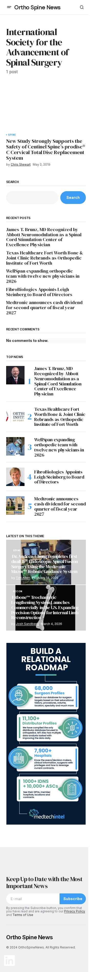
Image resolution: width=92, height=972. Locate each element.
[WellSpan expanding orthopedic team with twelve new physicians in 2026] (15, 446)
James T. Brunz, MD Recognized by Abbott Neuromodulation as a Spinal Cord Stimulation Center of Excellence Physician (44, 237)
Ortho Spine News (37, 7)
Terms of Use (23, 915)
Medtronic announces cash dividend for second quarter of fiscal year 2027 (44, 307)
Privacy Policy (74, 911)
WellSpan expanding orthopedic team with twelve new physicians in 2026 (42, 276)
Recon (17, 591)
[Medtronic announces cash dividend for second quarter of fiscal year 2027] (15, 505)
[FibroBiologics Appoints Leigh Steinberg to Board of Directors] (15, 477)
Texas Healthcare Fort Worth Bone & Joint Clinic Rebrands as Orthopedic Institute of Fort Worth (44, 257)
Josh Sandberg (27, 624)
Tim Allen (23, 578)
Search (12, 182)
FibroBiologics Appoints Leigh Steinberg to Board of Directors (39, 292)
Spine (12, 135)
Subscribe (72, 899)
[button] (9, 7)
